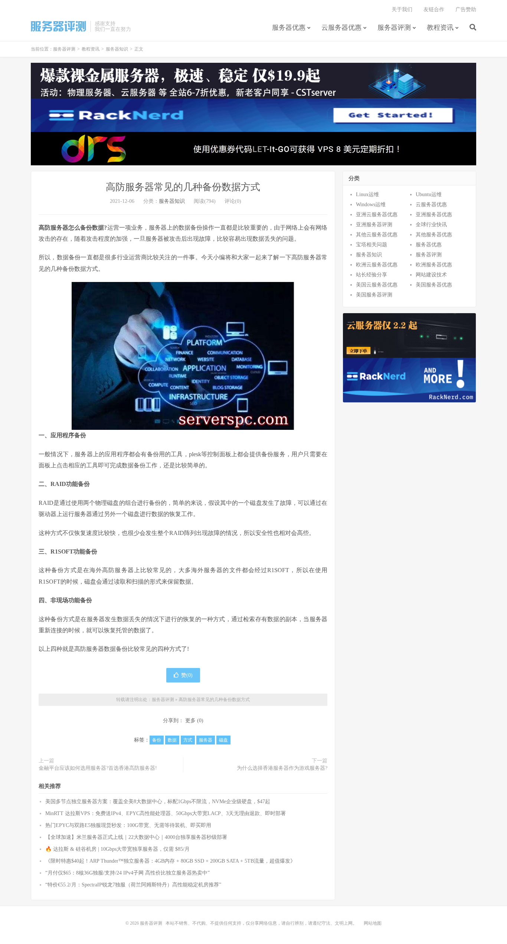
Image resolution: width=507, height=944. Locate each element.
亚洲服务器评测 (374, 224)
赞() (187, 675)
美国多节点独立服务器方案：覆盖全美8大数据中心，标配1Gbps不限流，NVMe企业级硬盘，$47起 (157, 801)
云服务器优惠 (341, 27)
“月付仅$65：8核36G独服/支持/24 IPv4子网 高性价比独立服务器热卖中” (127, 873)
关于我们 (402, 9)
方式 (187, 740)
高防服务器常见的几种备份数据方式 (183, 187)
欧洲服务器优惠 (434, 264)
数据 (172, 740)
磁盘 (223, 740)
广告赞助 (465, 9)
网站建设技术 (431, 275)
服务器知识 (117, 49)
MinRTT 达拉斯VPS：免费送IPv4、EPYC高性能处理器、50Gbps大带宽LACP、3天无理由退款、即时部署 (165, 813)
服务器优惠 (288, 27)
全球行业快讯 (431, 224)
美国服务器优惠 (434, 285)
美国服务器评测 (374, 295)
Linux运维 (367, 194)
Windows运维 (371, 204)
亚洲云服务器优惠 (377, 214)
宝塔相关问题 (371, 244)
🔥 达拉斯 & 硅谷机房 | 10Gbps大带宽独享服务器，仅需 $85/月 (117, 849)
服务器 (205, 740)
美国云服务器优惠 (377, 285)
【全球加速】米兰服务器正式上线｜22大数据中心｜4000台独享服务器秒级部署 (136, 837)
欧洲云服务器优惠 (377, 264)
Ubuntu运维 (429, 194)
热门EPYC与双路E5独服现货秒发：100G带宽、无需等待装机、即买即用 (128, 825)
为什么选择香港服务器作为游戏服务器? (282, 768)
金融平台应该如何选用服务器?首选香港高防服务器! (98, 768)
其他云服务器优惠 (377, 234)
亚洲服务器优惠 (434, 214)
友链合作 (433, 9)
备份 (156, 740)
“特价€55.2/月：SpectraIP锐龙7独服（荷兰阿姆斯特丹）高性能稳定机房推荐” (133, 885)
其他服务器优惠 (434, 234)
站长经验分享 (371, 275)
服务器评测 (58, 26)
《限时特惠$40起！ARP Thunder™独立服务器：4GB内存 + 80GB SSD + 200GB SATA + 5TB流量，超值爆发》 (170, 861)
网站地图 (373, 923)
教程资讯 (440, 27)
